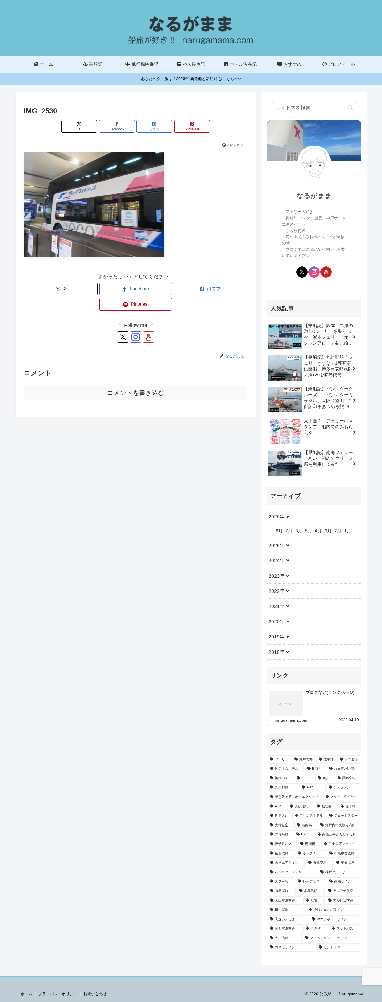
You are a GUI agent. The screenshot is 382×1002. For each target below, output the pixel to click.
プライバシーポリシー (57, 994)
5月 (308, 530)
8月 (279, 530)
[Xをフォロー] (122, 337)
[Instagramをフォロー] (135, 337)
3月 (328, 530)
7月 (289, 530)
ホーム (26, 994)
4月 (318, 530)
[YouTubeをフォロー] (148, 337)
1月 (347, 530)
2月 (337, 530)
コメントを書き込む (135, 392)
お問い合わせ (95, 994)
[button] (350, 107)
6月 (298, 530)
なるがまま (314, 195)
